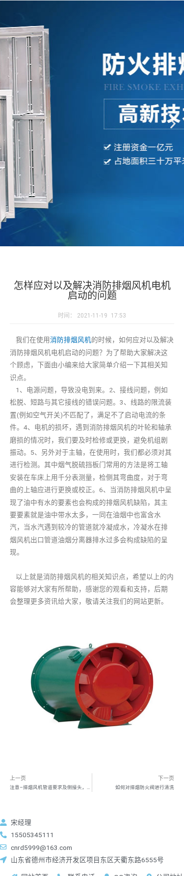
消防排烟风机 (70, 340)
